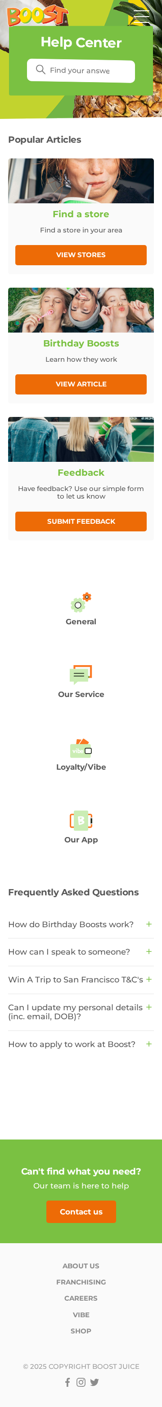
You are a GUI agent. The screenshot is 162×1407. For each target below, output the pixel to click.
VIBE (81, 1315)
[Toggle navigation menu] (142, 16)
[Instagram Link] (81, 1382)
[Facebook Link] (67, 1382)
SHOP (81, 1331)
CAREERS (81, 1298)
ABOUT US (81, 1266)
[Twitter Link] (94, 1382)
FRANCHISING (81, 1282)
